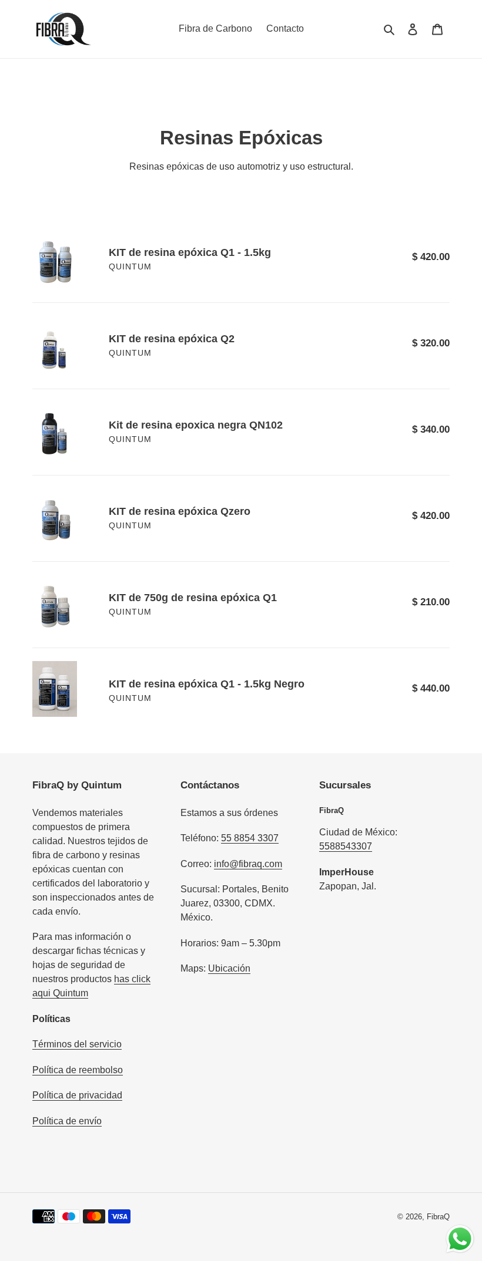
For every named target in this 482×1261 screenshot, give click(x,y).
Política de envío (67, 1121)
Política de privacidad (77, 1095)
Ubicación (229, 968)
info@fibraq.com (248, 864)
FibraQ (438, 1216)
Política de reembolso (77, 1070)
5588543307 (345, 846)
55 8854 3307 (250, 838)
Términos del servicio (77, 1044)
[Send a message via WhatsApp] (460, 1239)
